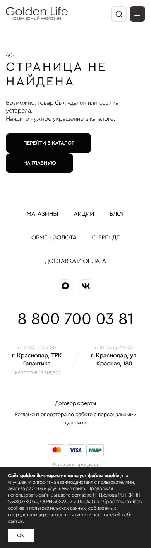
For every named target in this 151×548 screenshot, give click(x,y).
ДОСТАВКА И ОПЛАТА (75, 261)
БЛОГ (117, 214)
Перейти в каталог (48, 143)
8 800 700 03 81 (75, 319)
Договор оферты (75, 403)
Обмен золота (54, 238)
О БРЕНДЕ (106, 238)
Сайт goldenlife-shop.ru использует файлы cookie (63, 475)
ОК (20, 535)
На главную (39, 163)
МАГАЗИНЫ (42, 214)
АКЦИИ (84, 214)
